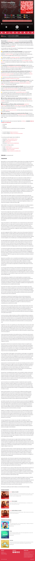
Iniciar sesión (32, 559)
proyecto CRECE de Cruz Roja (13, 40)
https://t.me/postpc (10, 149)
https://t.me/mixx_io (14, 132)
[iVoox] (27, 15)
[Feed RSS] (27, 17)
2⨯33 (11, 492)
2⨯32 (11, 501)
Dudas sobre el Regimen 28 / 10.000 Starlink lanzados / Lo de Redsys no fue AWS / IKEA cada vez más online (21, 503)
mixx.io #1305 (3, 1)
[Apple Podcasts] (7, 15)
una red (27, 81)
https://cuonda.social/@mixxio (13, 143)
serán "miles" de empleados (20, 105)
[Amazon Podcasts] (20, 17)
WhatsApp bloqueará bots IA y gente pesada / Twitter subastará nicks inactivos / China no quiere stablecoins (22, 513)
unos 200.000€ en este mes (21, 92)
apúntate (13, 46)
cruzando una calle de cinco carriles (12, 78)
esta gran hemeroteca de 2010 (11, 110)
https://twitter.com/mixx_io (11, 140)
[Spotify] (20, 15)
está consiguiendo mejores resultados (14, 66)
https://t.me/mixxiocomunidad (17, 133)
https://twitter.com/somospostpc (12, 148)
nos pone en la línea (9, 54)
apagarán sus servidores (14, 81)
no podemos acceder (22, 114)
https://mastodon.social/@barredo (14, 150)
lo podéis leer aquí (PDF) (15, 57)
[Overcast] (14, 17)
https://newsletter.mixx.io (12, 139)
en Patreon (24, 121)
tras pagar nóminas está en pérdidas (11, 89)
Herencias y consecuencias (8, 2)
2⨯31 (10, 510)
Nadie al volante (15, 492)
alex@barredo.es (9, 146)
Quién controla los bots (16, 510)
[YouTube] (14, 15)
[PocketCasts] (7, 17)
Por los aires (14, 501)
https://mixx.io (8, 141)
